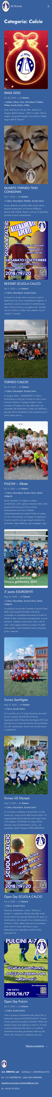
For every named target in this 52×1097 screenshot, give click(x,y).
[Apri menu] (48, 6)
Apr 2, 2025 (9, 901)
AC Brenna (16, 6)
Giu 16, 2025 (10, 387)
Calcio (15, 102)
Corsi (22, 102)
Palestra (39, 102)
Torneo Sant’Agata (16, 700)
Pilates (7, 105)
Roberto (25, 97)
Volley (26, 105)
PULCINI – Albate (16, 484)
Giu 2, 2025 (9, 488)
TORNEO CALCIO (16, 382)
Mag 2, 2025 (10, 803)
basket (9, 102)
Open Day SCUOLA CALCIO (23, 897)
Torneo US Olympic (17, 798)
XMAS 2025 (12, 93)
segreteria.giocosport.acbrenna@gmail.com (20, 1083)
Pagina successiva (37, 1046)
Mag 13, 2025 (10, 704)
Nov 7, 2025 (9, 196)
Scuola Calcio (17, 105)
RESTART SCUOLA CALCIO (22, 284)
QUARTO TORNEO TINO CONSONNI (21, 190)
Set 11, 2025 (9, 288)
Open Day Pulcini (15, 1001)
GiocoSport (30, 102)
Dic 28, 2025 (10, 97)
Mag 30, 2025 (10, 596)
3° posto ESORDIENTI (18, 592)
